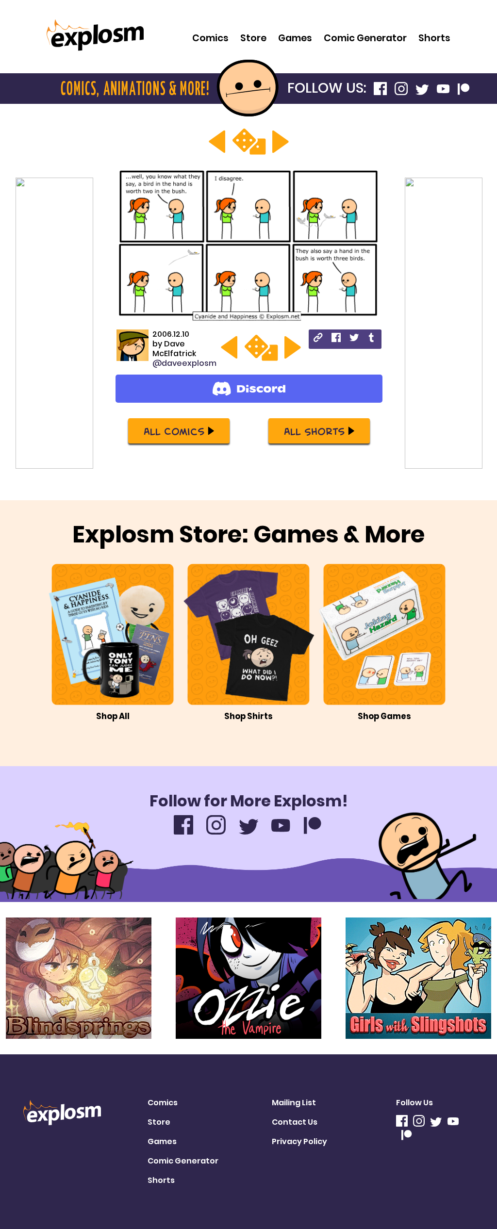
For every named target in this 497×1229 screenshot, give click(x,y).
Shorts (434, 38)
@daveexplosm (184, 363)
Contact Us (294, 1122)
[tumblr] (372, 339)
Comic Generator (365, 38)
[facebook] (336, 339)
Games (295, 38)
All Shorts (314, 431)
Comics (210, 38)
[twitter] (354, 339)
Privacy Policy (299, 1141)
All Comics (174, 431)
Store (253, 38)
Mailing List (294, 1102)
